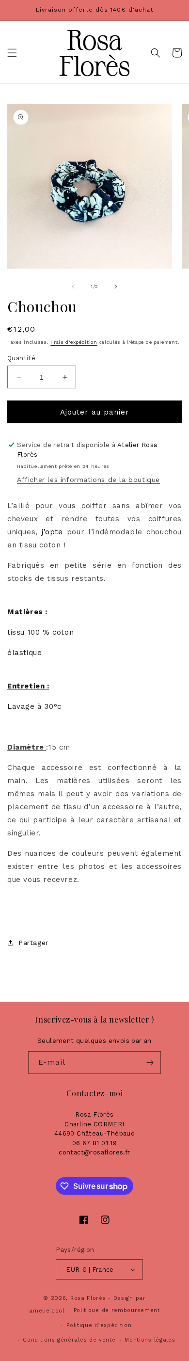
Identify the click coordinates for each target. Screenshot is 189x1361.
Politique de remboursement (117, 1310)
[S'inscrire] (149, 1062)
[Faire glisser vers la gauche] (73, 286)
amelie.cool (46, 1311)
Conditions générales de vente (69, 1340)
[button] (12, 53)
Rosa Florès (88, 1298)
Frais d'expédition (73, 342)
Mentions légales (150, 1340)
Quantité (21, 358)
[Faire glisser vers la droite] (115, 286)
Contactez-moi (94, 1093)
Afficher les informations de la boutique (88, 479)
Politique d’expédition (98, 1325)
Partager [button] (33, 942)
